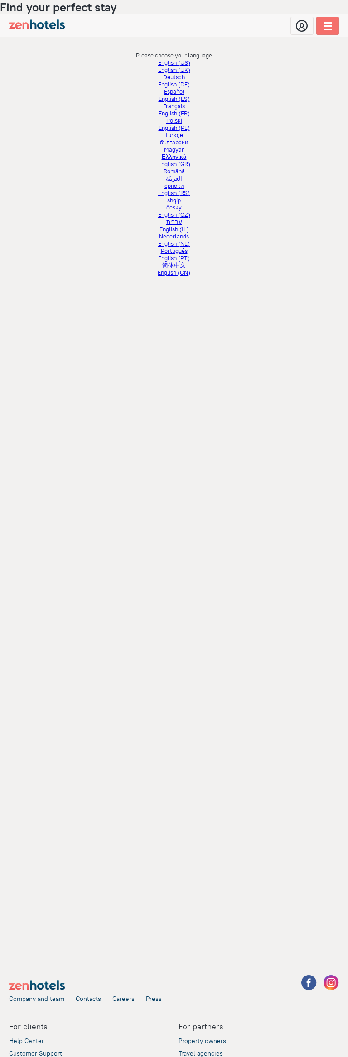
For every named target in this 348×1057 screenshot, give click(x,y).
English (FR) (174, 113)
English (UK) (174, 69)
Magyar (174, 149)
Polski (174, 120)
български (174, 142)
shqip (174, 200)
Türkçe (174, 134)
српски (174, 185)
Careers (123, 999)
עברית (174, 221)
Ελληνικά (174, 156)
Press (154, 999)
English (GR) (174, 163)
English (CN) (174, 272)
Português (174, 250)
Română (174, 171)
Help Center (26, 1041)
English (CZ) (174, 214)
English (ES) (174, 98)
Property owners (202, 1041)
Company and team (36, 999)
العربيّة (174, 178)
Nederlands (174, 236)
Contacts (88, 999)
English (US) (174, 62)
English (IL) (174, 229)
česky (174, 207)
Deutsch (174, 77)
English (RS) (174, 192)
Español (174, 91)
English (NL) (174, 243)
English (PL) (174, 127)
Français (174, 106)
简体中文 (174, 265)
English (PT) (174, 258)
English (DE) (174, 84)
